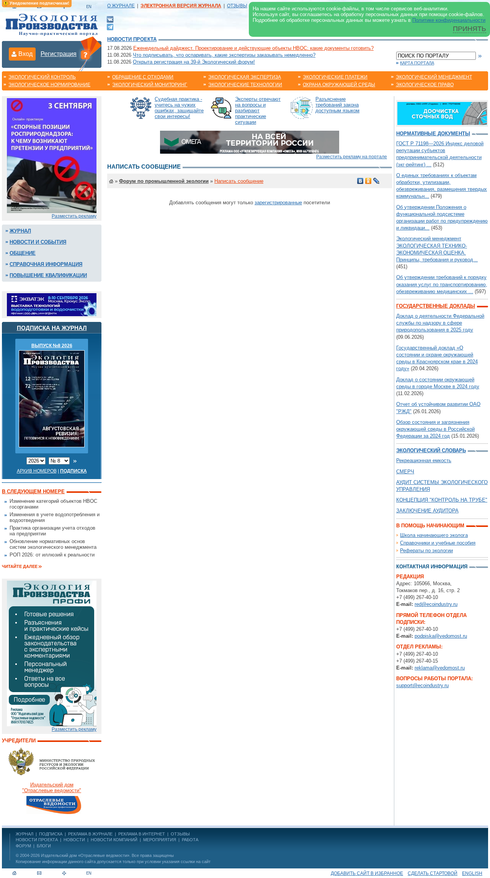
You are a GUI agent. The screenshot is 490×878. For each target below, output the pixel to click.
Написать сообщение (238, 181)
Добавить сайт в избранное (367, 873)
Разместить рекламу (74, 216)
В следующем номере (33, 491)
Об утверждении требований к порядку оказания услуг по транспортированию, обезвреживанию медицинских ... (441, 284)
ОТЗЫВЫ (237, 5)
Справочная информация (46, 264)
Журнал (20, 231)
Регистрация (59, 54)
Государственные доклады (435, 306)
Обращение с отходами (142, 77)
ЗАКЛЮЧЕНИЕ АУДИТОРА (427, 511)
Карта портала (417, 63)
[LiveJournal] (376, 181)
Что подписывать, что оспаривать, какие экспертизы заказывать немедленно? (224, 55)
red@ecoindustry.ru (436, 604)
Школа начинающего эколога (434, 535)
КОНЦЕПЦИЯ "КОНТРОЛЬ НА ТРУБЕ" (441, 500)
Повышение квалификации (48, 275)
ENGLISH (472, 873)
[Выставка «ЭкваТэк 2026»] (51, 304)
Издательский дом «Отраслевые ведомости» (85, 855)
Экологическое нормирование (49, 84)
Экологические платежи (335, 77)
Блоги (44, 846)
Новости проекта (132, 39)
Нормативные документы (433, 133)
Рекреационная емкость (423, 460)
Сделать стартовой (432, 873)
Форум (23, 846)
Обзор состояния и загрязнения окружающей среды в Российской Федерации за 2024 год (435, 429)
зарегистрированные (278, 202)
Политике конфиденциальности (448, 20)
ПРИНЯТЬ (469, 29)
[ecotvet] (51, 653)
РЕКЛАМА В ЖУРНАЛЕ (90, 834)
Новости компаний (114, 839)
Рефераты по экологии (426, 550)
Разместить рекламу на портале (351, 156)
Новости (74, 839)
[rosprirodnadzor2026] (51, 155)
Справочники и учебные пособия (437, 543)
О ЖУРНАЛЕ (121, 5)
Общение (23, 253)
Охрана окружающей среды (339, 84)
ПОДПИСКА (50, 834)
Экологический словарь (431, 450)
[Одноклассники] (368, 181)
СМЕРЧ (405, 471)
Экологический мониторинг (149, 84)
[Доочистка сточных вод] (442, 113)
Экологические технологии (245, 84)
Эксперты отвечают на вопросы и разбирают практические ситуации (258, 110)
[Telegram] (110, 26)
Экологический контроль (42, 77)
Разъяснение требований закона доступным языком (337, 104)
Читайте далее (20, 566)
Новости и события (38, 242)
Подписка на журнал (52, 328)
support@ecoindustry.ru (422, 685)
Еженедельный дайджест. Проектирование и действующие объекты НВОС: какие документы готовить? (253, 48)
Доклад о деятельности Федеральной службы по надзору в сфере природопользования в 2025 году (440, 323)
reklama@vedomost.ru (440, 668)
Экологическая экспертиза (244, 77)
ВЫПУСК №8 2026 (51, 345)
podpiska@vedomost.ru (441, 636)
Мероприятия (159, 839)
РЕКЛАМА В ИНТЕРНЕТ (141, 834)
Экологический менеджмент (434, 77)
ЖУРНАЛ (24, 834)
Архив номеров (37, 471)
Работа (190, 839)
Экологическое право (425, 84)
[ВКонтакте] (110, 19)
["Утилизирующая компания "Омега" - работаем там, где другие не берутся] (249, 141)
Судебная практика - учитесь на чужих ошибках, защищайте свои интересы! (179, 107)
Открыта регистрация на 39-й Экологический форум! (194, 62)
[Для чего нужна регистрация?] (85, 54)
